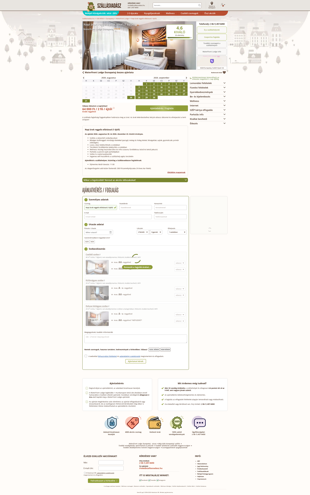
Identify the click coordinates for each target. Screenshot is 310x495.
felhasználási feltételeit (107, 356)
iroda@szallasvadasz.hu (136, 5)
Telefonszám (158, 213)
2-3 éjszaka (132, 13)
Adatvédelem (202, 464)
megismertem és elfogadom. (152, 356)
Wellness (170, 13)
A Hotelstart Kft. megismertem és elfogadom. (99, 474)
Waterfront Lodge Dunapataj (98, 29)
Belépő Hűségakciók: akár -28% (101, 13)
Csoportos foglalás (212, 37)
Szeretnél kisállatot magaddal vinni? (97, 238)
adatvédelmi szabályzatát (130, 356)
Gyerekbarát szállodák (152, 486)
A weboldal (93, 356)
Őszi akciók (210, 13)
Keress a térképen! (211, 7)
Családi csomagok (189, 13)
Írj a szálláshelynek (212, 30)
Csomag (87, 203)
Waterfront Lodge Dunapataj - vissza (142, 443)
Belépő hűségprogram (205, 474)
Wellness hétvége (166, 486)
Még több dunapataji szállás (169, 443)
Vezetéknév (123, 203)
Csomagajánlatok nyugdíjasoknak (174, 447)
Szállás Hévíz (191, 486)
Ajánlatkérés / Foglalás (162, 108)
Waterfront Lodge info (212, 51)
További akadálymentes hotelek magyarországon (141, 447)
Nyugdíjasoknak (152, 13)
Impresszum (201, 479)
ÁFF (198, 461)
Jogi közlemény (202, 466)
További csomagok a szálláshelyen (211, 44)
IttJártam (200, 476)
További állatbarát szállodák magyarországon (172, 445)
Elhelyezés (171, 228)
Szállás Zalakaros (201, 486)
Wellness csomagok (127, 486)
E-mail (86, 213)
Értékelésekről (202, 469)
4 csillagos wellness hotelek (112, 486)
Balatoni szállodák (139, 486)
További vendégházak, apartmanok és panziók (136, 445)
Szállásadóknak (203, 471)
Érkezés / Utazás (90, 228)
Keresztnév (158, 203)
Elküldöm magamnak (176, 172)
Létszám (140, 228)
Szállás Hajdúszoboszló (179, 486)
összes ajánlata (109, 72)
